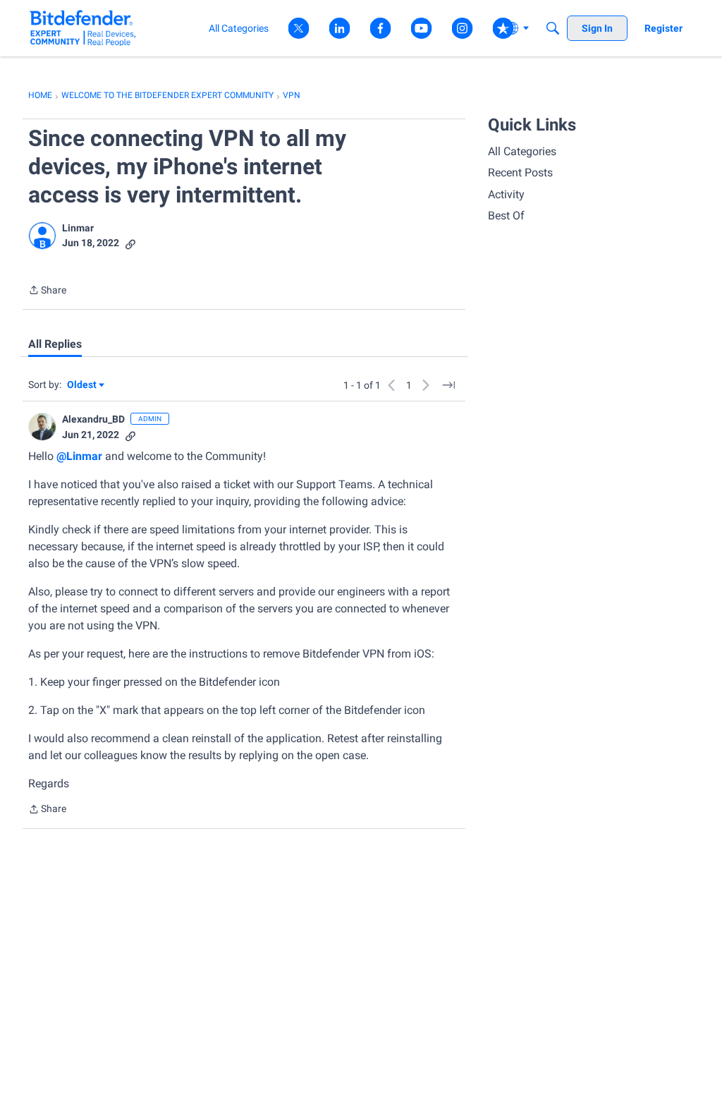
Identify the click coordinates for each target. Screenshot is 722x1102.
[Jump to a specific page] (448, 385)
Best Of (506, 215)
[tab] (55, 344)
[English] (82, 28)
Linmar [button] (78, 228)
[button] (42, 236)
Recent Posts (520, 172)
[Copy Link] (130, 243)
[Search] (552, 28)
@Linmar (79, 456)
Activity (506, 194)
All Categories (522, 151)
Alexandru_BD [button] (93, 419)
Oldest (82, 385)
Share (47, 291)
